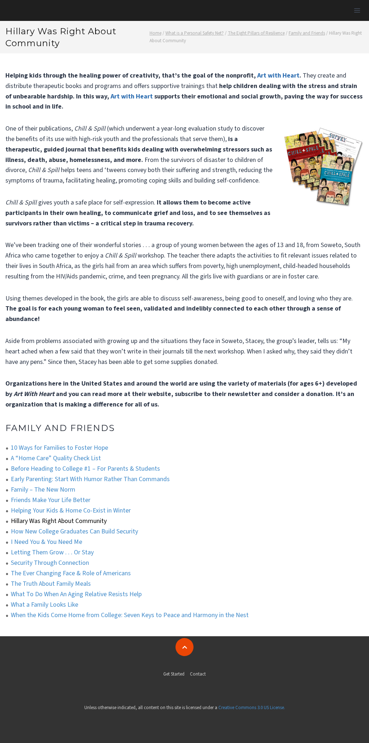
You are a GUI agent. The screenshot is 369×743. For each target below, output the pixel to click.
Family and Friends (60, 428)
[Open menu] (357, 10)
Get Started (173, 674)
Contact (198, 674)
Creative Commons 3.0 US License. (251, 707)
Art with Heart (278, 75)
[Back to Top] (184, 647)
